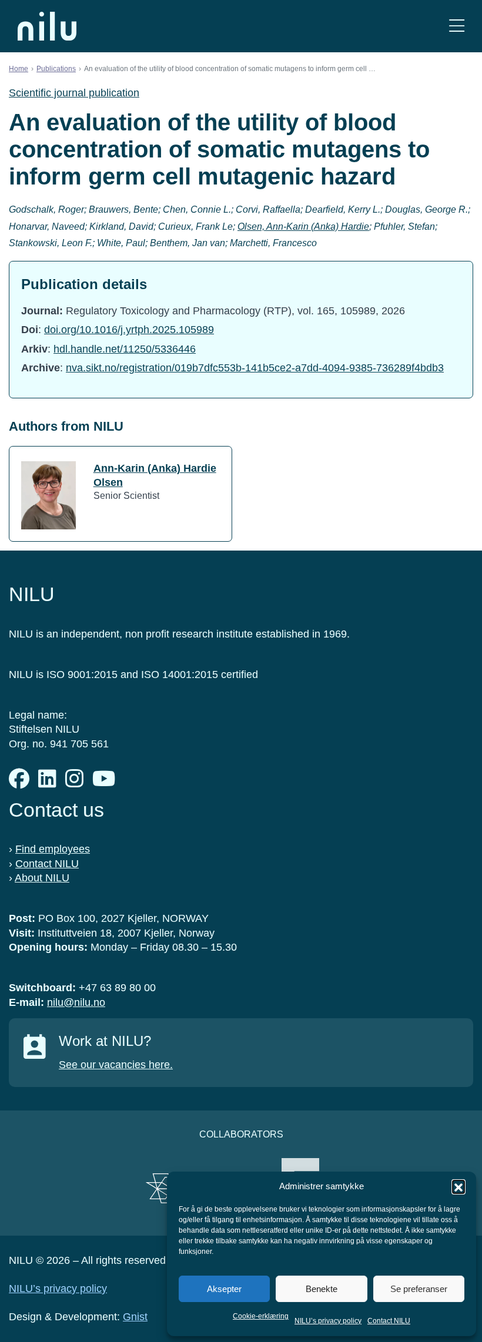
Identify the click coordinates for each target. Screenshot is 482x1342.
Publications (56, 69)
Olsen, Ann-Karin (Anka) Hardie (303, 227)
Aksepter (224, 1289)
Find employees (52, 849)
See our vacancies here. (116, 1065)
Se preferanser (418, 1289)
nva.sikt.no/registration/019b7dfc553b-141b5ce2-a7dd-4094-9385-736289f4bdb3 (255, 368)
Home (18, 69)
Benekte (321, 1289)
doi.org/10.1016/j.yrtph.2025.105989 (129, 330)
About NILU (42, 878)
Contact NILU (388, 1321)
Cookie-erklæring (261, 1316)
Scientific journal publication (74, 93)
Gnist (135, 1317)
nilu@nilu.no (76, 1002)
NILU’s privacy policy (328, 1321)
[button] (458, 1186)
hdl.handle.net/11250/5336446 (124, 349)
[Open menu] (456, 26)
